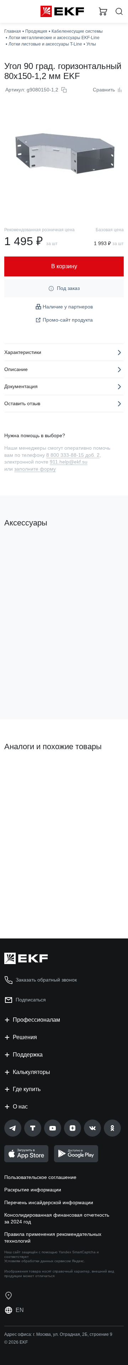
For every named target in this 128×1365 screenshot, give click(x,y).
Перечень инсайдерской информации (48, 1202)
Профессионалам (36, 1020)
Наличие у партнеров (68, 306)
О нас (20, 1107)
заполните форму (35, 469)
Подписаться (31, 999)
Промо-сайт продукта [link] (68, 320)
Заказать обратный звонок (46, 980)
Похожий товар (25, 770)
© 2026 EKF (16, 1342)
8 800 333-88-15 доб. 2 (73, 455)
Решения (25, 1037)
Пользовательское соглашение (40, 1177)
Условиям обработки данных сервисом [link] (37, 1261)
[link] (12, 1128)
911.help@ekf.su (68, 462)
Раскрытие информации (32, 1189)
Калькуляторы (31, 1072)
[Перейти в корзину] (103, 11)
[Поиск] (119, 11)
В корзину (32, 685)
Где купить (27, 1089)
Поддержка (28, 1055)
